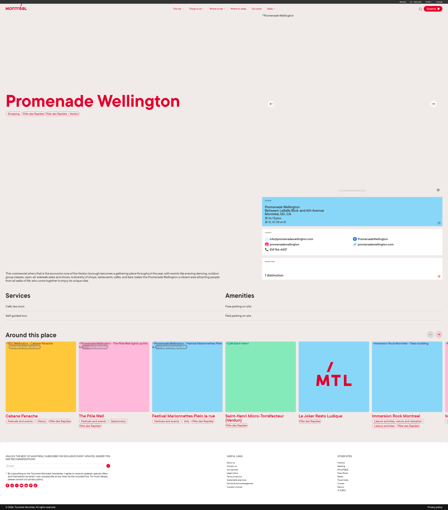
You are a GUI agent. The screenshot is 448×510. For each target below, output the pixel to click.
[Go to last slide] (271, 103)
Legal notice (232, 473)
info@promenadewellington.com (291, 239)
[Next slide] (433, 103)
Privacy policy (435, 507)
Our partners (232, 469)
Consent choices (234, 487)
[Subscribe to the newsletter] (108, 466)
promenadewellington (284, 244)
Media (340, 476)
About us (231, 462)
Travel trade (342, 480)
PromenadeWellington (373, 239)
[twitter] (17, 485)
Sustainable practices (236, 480)
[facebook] (7, 485)
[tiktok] (35, 485)
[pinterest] (31, 485)
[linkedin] (26, 485)
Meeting (403, 2)
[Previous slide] (430, 334)
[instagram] (12, 485)
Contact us (232, 466)
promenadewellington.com (376, 244)
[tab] (341, 190)
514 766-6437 (278, 249)
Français (439, 2)
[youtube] (21, 485)
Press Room (342, 473)
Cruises (340, 483)
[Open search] (420, 9)
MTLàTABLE (342, 469)
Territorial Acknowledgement (240, 483)
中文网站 (341, 490)
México (340, 487)
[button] (438, 190)
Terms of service (234, 476)
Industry (341, 462)
